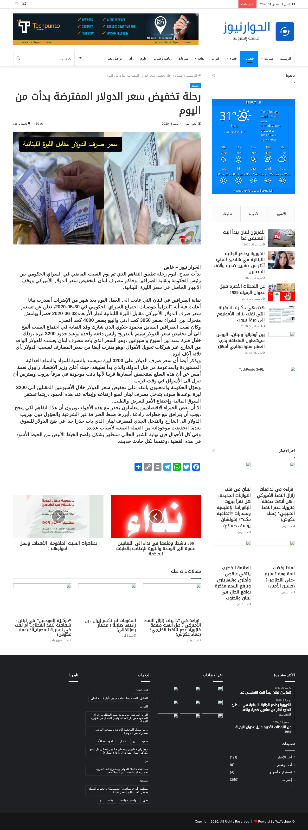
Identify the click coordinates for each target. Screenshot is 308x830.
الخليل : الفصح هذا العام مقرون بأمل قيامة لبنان (119, 698)
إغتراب (216, 58)
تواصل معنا (115, 58)
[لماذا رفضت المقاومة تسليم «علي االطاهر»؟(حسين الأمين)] (275, 551)
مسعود (144, 780)
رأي (131, 58)
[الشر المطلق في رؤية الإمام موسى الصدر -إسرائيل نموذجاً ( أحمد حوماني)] (212, 719)
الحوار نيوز (191, 123)
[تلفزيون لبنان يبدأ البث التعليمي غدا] (281, 238)
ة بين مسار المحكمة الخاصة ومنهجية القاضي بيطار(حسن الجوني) (121, 731)
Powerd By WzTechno (274, 821)
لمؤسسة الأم (105, 741)
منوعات (183, 58)
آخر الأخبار (284, 757)
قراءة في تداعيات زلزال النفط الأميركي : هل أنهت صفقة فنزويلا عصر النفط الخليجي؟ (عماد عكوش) (172, 627)
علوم (143, 58)
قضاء (233, 58)
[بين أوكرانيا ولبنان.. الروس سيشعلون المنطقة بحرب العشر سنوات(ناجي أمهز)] (281, 341)
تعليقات (226, 214)
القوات (144, 706)
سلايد (144, 741)
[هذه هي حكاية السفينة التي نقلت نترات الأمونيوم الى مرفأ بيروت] (281, 314)
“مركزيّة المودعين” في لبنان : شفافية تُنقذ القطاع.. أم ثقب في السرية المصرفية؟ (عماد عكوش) (43, 627)
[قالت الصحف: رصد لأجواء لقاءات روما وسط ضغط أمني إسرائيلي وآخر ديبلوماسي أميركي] (168, 706)
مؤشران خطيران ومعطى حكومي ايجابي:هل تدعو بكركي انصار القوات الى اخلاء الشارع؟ (119, 750)
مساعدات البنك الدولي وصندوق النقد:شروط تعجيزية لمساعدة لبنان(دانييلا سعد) (121, 770)
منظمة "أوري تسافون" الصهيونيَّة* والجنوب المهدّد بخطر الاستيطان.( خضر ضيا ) (118, 790)
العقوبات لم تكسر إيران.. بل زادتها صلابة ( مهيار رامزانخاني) (110, 625)
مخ (146, 761)
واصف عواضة (128, 800)
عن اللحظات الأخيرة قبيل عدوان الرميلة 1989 (242, 289)
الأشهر (281, 214)
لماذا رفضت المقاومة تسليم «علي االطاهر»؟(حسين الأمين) (280, 577)
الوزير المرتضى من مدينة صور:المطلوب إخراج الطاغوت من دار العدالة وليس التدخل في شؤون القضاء (119, 718)
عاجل (123, 741)
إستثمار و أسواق (280, 772)
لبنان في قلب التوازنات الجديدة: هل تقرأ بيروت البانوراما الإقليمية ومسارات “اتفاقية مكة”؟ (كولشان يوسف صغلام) (234, 507)
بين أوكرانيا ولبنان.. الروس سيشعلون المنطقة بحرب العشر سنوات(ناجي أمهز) (240, 340)
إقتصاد (250, 58)
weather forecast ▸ (253, 190)
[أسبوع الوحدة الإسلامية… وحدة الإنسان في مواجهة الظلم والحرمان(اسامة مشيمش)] (190, 719)
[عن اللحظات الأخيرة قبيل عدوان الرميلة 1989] (281, 292)
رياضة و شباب (163, 58)
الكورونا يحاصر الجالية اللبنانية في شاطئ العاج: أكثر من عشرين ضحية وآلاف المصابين (239, 263)
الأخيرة (254, 214)
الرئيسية (285, 58)
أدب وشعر (284, 765)
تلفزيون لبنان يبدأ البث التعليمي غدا (244, 235)
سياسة (268, 58)
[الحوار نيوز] (259, 31)
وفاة (111, 800)
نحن (145, 800)
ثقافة (201, 58)
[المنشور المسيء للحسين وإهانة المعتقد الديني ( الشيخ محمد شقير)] (212, 692)
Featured (142, 690)
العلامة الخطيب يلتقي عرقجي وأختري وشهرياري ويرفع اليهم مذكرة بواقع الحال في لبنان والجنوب (233, 583)
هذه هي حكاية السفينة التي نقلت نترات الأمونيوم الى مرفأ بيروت (241, 314)
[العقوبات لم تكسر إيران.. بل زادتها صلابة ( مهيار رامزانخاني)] (107, 599)
